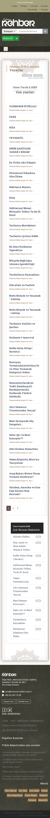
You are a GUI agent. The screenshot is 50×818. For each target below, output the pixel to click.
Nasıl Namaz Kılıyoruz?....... (20, 602)
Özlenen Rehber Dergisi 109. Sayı (20, 498)
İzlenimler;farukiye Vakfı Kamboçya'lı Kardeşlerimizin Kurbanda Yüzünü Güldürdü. (21, 389)
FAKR (12, 116)
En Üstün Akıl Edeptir (22, 162)
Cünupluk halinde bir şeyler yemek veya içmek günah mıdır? (22, 760)
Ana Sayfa (27, 75)
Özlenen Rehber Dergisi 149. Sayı (20, 303)
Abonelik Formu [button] (23, 701)
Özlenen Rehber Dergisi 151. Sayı (20, 278)
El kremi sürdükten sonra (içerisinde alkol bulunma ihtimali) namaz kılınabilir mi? (24, 777)
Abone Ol (7, 38)
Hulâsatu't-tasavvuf (21, 337)
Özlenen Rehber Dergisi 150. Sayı (20, 289)
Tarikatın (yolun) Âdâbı (23, 236)
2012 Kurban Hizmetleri (23, 449)
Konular (44, 6)
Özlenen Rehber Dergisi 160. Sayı (20, 180)
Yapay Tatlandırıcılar (21, 580)
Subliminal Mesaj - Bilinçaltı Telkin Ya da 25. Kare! (25, 211)
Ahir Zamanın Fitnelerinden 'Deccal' (20, 591)
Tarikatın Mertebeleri (22, 225)
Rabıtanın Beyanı (20, 187)
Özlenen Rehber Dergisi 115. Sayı (20, 467)
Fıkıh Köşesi (31, 795)
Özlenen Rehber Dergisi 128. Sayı (20, 414)
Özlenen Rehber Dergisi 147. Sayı (20, 331)
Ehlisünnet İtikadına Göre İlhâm (20, 632)
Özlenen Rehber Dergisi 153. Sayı (20, 240)
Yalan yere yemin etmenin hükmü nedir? (23, 771)
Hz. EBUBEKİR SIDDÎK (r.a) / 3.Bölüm (20, 730)
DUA (13, 721)
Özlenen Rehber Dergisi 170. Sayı (20, 110)
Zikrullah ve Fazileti (22, 285)
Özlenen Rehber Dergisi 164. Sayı (20, 156)
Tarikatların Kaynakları (24, 274)
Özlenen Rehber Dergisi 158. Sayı (20, 191)
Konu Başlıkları (15, 795)
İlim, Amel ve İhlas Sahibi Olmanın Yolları (21, 546)
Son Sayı (34, 6)
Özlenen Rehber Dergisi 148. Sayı (20, 317)
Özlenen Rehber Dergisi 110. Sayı (20, 481)
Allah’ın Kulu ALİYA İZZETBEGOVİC (20, 725)
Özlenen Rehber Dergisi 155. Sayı (20, 219)
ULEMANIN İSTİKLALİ (22, 106)
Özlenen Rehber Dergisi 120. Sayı (20, 428)
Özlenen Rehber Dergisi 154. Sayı (20, 229)
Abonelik (42, 800)
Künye (14, 6)
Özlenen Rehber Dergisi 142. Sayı (20, 341)
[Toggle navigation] (5, 49)
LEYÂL (6, 721)
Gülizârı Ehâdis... (22, 536)
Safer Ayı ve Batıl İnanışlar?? (22, 612)
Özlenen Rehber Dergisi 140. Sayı (20, 355)
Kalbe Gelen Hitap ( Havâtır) (22, 557)
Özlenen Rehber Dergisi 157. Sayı (20, 201)
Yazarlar (44, 9)
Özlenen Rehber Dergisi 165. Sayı (20, 121)
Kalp (12, 197)
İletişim (24, 6)
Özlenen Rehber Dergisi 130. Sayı (20, 400)
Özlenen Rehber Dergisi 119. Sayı (20, 442)
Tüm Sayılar (32, 9)
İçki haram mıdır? (12, 767)
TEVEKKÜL (16, 137)
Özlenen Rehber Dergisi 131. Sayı (20, 376)
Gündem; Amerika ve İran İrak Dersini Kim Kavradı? (24, 491)
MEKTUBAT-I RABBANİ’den (30, 721)
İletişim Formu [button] (9, 701)
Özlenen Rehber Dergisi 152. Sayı (20, 254)
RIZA (12, 127)
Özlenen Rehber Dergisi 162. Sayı (20, 166)
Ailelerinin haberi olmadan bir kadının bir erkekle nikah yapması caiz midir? (24, 753)
